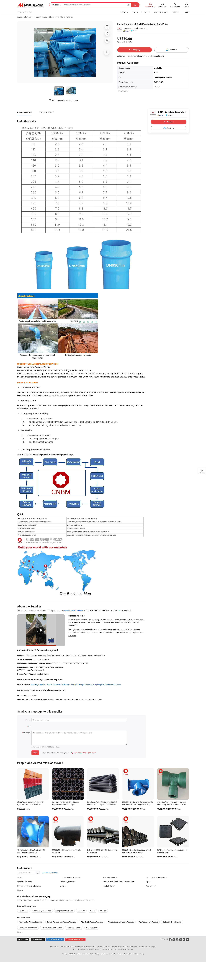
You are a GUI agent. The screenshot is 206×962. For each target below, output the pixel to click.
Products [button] (55, 4)
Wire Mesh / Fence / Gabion (70, 877)
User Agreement (116, 954)
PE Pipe (92, 911)
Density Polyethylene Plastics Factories (61, 922)
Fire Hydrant (150, 886)
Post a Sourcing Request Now (83, 752)
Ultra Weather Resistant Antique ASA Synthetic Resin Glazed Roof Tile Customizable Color (30, 804)
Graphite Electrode (53, 684)
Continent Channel (131, 946)
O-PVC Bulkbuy (92, 928)
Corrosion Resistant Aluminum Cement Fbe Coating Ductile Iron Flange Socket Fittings (171, 804)
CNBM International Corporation (135, 28)
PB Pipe (103, 911)
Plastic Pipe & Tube (56, 17)
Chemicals (28, 17)
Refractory (66, 684)
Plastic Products (40, 17)
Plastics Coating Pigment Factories (121, 922)
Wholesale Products (103, 946)
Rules (187, 12)
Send (35, 752)
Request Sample (157, 56)
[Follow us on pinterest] (184, 939)
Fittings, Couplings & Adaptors (28, 886)
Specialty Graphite (38, 684)
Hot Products (54, 946)
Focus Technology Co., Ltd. (86, 954)
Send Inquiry (134, 50)
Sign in (186, 6)
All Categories (25, 12)
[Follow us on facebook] (170, 939)
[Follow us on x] (174, 939)
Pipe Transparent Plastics (148, 922)
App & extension (160, 12)
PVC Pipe (69, 17)
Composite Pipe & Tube (64, 911)
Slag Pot (100, 684)
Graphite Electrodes (24, 882)
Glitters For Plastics (74, 928)
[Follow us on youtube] (180, 939)
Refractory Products (67, 882)
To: (29, 726)
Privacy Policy (139, 954)
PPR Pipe (81, 911)
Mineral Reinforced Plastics (52, 928)
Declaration (128, 954)
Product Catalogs (50, 872)
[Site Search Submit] (135, 4)
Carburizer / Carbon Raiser (156, 877)
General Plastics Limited (28, 928)
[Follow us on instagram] (177, 939)
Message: (26, 733)
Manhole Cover (90, 684)
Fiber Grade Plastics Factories (92, 922)
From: (28, 720)
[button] (128, 5)
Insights (153, 946)
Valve (62, 886)
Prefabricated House (113, 684)
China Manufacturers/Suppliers (84, 946)
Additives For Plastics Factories (30, 922)
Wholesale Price (117, 946)
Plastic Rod (23, 911)
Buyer (134, 12)
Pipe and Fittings (77, 684)
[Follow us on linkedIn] (187, 939)
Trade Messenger (54, 939)
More (19, 932)
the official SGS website (73, 610)
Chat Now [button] (173, 50)
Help (146, 12)
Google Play (37, 939)
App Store (23, 939)
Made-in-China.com (93, 949)
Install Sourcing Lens (76, 939)
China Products (66, 946)
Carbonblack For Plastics (172, 922)
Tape (19, 877)
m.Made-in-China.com (109, 949)
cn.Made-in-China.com (125, 949)
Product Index (143, 946)
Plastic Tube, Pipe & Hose (41, 911)
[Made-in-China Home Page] (30, 4)
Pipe (147, 882)
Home (19, 17)
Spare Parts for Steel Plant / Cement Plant (118, 882)
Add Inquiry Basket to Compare (65, 100)
